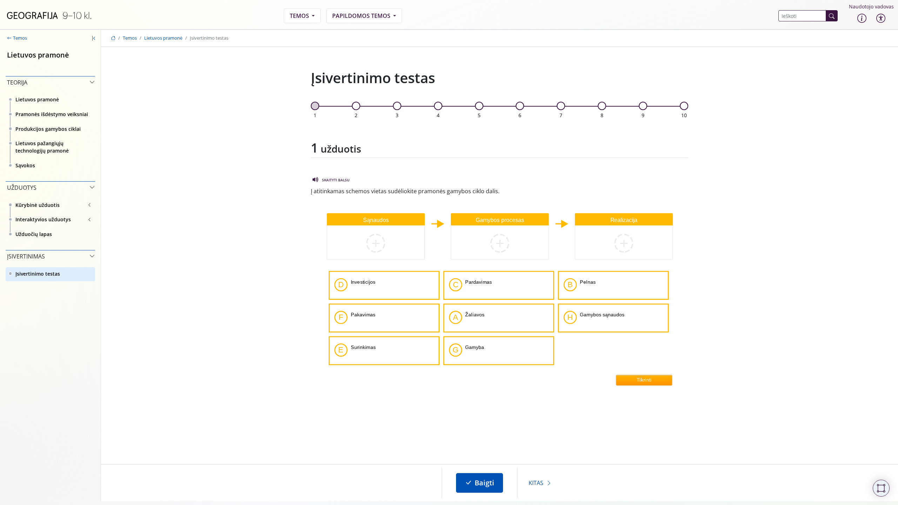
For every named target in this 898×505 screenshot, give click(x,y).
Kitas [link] (536, 483)
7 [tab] (560, 115)
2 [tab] (356, 115)
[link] (49, 15)
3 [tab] (397, 115)
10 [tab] (684, 115)
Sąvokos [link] (25, 165)
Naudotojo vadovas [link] (871, 6)
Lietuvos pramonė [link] (37, 99)
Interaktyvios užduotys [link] (43, 219)
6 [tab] (519, 115)
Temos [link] (300, 16)
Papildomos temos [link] (362, 16)
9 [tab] (643, 115)
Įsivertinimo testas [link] (37, 273)
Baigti (484, 482)
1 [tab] (315, 115)
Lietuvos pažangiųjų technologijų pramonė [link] (42, 147)
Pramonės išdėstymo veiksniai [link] (51, 114)
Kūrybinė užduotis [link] (37, 205)
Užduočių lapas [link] (33, 234)
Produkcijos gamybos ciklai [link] (48, 129)
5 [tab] (479, 115)
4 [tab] (438, 115)
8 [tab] (602, 115)
